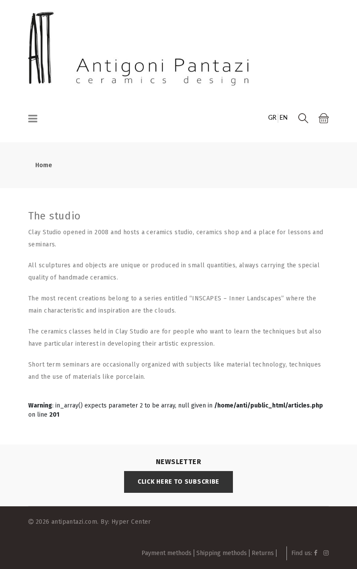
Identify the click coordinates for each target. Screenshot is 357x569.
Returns (263, 553)
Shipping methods (221, 553)
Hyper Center (131, 521)
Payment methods (166, 553)
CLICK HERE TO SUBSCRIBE (178, 481)
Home (43, 165)
